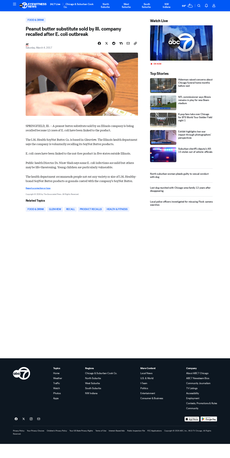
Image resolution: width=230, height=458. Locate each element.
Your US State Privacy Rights (81, 431)
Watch (56, 388)
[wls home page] (21, 373)
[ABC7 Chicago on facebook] (16, 419)
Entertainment (147, 393)
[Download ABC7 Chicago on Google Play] (209, 419)
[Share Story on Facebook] (99, 43)
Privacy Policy (18, 431)
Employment (192, 398)
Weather (57, 378)
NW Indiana (166, 6)
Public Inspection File (136, 431)
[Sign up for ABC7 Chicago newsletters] (39, 419)
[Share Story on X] (106, 43)
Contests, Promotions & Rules (201, 403)
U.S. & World (146, 378)
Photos (57, 393)
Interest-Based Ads (117, 431)
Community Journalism (198, 383)
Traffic (56, 383)
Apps (56, 398)
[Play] (181, 43)
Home (56, 373)
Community (192, 408)
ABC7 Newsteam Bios (197, 378)
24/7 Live (55, 4)
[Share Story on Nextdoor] (121, 43)
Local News (146, 373)
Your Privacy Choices (35, 431)
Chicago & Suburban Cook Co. (79, 6)
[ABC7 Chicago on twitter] (23, 419)
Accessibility (192, 393)
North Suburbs (105, 6)
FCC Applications (154, 431)
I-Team (143, 383)
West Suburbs (126, 6)
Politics (144, 388)
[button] (14, 4)
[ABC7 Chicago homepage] (33, 5)
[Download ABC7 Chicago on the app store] (191, 419)
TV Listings (191, 388)
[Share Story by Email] (128, 43)
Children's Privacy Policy (57, 431)
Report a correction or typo (38, 188)
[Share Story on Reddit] (113, 43)
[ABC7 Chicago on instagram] (31, 419)
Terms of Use (100, 431)
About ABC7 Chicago (197, 373)
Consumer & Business (151, 398)
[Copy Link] (135, 43)
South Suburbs (146, 6)
